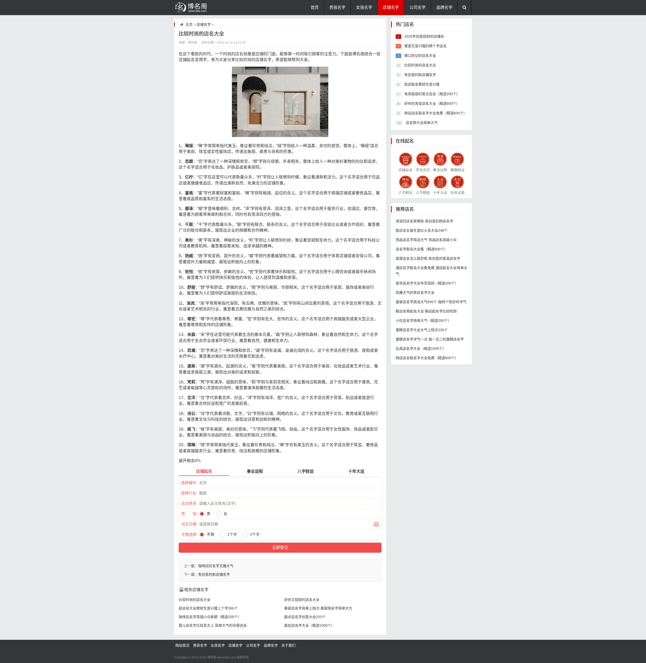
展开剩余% (190, 461)
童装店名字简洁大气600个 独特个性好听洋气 (431, 302)
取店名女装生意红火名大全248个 (422, 230)
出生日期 (189, 524)
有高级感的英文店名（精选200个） (432, 94)
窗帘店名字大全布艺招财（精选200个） (427, 283)
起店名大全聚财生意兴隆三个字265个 (208, 608)
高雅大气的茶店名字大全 (415, 292)
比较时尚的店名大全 (194, 600)
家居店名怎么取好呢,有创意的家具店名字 (428, 258)
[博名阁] (199, 7)
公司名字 (418, 7)
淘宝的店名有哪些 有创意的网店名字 (424, 221)
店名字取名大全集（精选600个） (422, 249)
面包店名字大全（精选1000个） (309, 625)
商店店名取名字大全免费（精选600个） (435, 113)
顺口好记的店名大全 (420, 56)
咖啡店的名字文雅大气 (215, 566)
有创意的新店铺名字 (214, 574)
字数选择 (189, 534)
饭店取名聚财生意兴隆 (422, 84)
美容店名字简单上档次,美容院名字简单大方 (318, 608)
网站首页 (182, 645)
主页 (189, 24)
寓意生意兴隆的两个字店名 (425, 46)
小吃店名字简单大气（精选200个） (423, 321)
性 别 (189, 514)
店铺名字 (391, 7)
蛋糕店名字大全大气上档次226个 (422, 330)
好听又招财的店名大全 (301, 600)
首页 (315, 7)
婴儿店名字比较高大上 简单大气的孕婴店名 (213, 625)
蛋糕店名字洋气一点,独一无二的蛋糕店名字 (430, 339)
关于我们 (288, 645)
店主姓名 (189, 503)
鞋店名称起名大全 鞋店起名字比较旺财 (426, 311)
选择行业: (189, 493)
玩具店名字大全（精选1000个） (421, 349)
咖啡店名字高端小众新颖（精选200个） (210, 617)
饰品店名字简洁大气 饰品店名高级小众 (426, 240)
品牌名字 (444, 7)
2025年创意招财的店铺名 (424, 36)
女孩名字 (364, 7)
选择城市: (189, 483)
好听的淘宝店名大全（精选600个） (432, 103)
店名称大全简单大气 (422, 123)
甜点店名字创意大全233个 (305, 617)
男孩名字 (337, 7)
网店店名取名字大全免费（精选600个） (427, 358)
